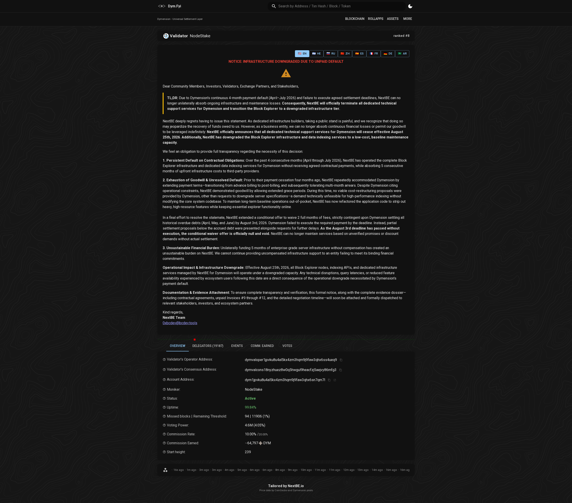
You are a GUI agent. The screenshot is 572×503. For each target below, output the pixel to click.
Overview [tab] (177, 346)
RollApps (375, 19)
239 (248, 452)
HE (316, 53)
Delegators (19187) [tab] (207, 346)
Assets (393, 19)
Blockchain (354, 19)
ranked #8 (401, 36)
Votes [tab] (287, 346)
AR (402, 53)
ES (359, 53)
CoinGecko (281, 490)
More (407, 19)
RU (330, 53)
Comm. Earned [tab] (262, 346)
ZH (345, 53)
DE (388, 53)
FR (374, 53)
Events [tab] (237, 346)
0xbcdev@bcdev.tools (180, 323)
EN (302, 53)
